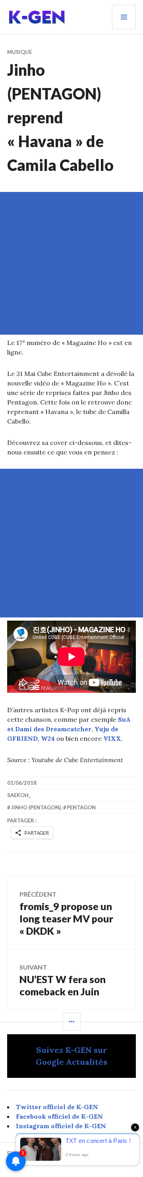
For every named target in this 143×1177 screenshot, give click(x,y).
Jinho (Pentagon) (36, 807)
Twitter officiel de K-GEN (57, 1107)
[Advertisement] (71, 263)
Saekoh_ (19, 795)
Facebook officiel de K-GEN (59, 1116)
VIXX (112, 738)
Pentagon (81, 807)
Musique (19, 52)
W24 (48, 738)
